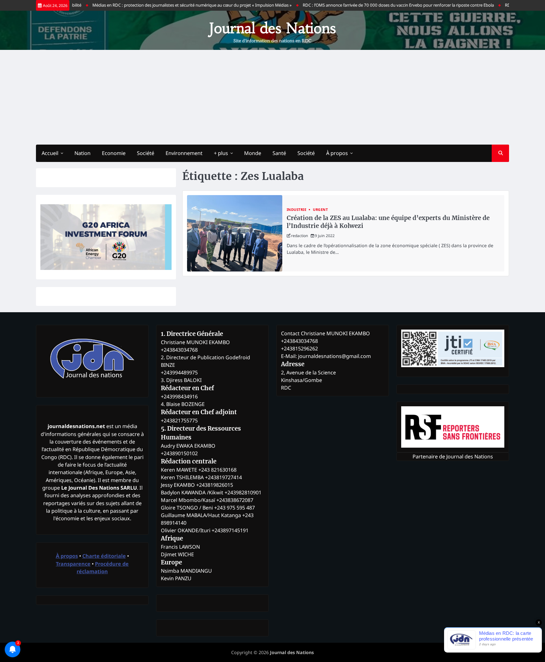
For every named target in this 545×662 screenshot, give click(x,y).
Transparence (73, 563)
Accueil (50, 153)
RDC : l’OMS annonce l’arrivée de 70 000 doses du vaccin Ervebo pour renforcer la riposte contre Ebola (383, 5)
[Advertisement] (272, 97)
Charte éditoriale (104, 555)
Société (145, 153)
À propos (337, 153)
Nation (82, 153)
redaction (299, 235)
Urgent (320, 209)
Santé (279, 153)
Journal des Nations (272, 28)
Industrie (297, 209)
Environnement (184, 153)
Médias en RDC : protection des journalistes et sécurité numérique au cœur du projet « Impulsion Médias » (177, 5)
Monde (252, 153)
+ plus (221, 153)
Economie (114, 153)
